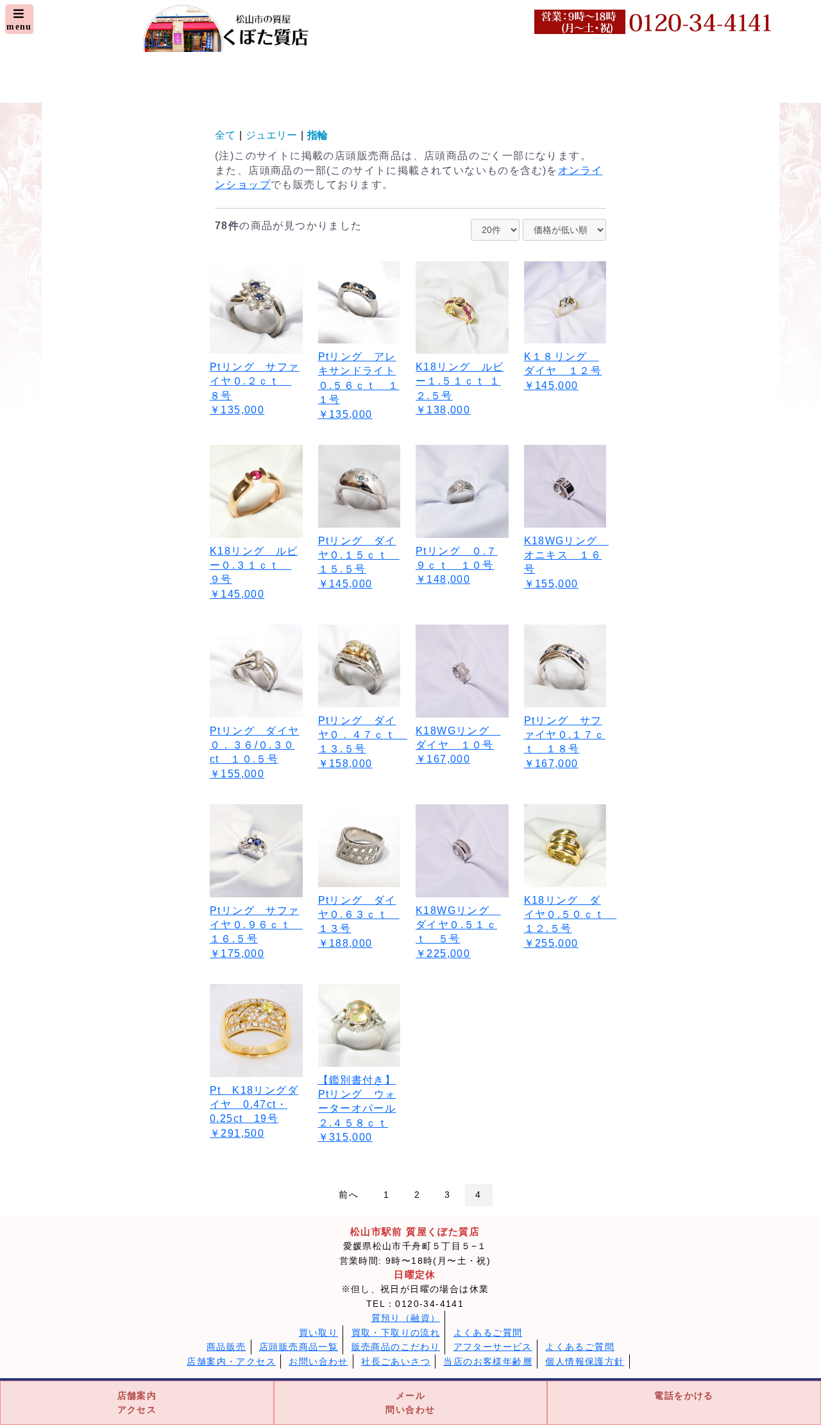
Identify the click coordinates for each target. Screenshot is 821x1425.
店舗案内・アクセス (231, 1361)
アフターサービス (492, 1347)
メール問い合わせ (410, 1402)
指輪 (317, 135)
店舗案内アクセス (137, 1402)
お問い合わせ (318, 1361)
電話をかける (683, 1395)
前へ (349, 1194)
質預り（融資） (406, 1318)
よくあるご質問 (488, 1332)
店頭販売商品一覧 (298, 1347)
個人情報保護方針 (584, 1361)
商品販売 (226, 1347)
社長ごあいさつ (395, 1361)
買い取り (319, 1332)
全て (225, 135)
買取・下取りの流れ (396, 1332)
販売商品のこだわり (396, 1347)
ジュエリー (271, 135)
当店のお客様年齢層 (487, 1361)
